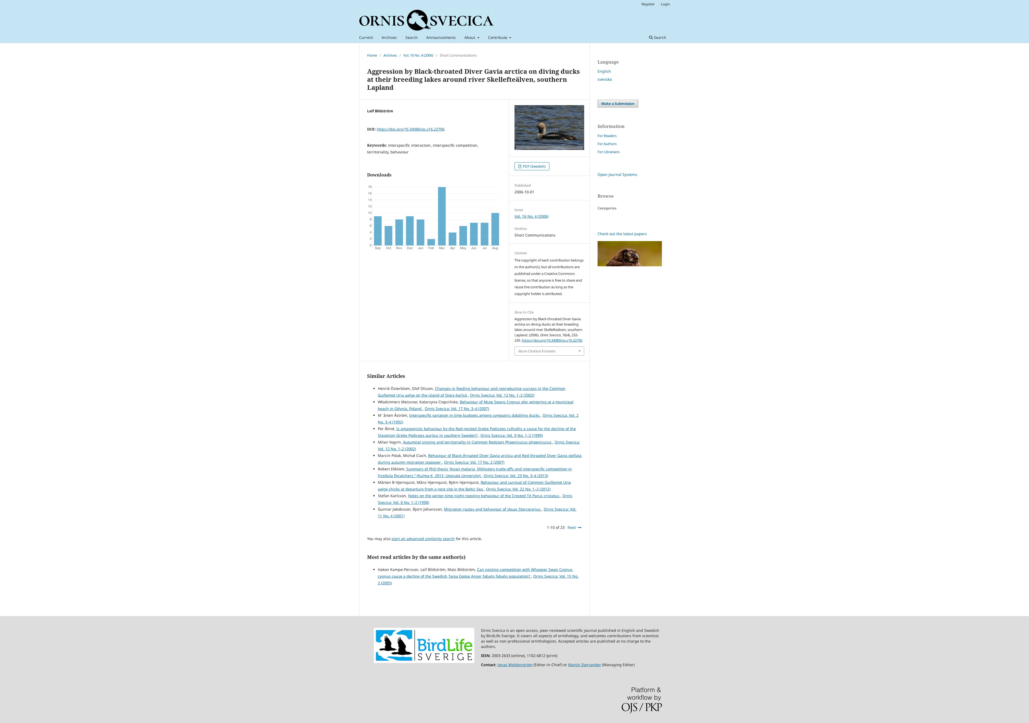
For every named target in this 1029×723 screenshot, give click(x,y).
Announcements (441, 37)
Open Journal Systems (617, 174)
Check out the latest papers (622, 233)
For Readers (607, 135)
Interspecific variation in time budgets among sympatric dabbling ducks (474, 415)
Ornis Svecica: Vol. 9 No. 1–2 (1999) (511, 435)
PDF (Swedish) (534, 166)
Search (411, 37)
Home (372, 55)
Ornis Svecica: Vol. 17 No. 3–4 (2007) (457, 408)
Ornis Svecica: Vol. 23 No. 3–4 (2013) (516, 475)
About (470, 37)
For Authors (607, 143)
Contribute (498, 37)
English (604, 71)
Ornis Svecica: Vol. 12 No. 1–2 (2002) (502, 395)
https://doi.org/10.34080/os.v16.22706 (411, 129)
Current (366, 37)
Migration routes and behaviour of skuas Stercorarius (493, 509)
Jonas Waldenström (515, 664)
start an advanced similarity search (423, 538)
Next (572, 527)
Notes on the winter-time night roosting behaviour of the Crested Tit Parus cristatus (484, 495)
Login (665, 4)
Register (648, 4)
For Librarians (609, 151)
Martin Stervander (584, 664)
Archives (389, 37)
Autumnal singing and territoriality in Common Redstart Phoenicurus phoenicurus (478, 442)
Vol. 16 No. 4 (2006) (418, 55)
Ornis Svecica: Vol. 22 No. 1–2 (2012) (518, 489)
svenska (605, 79)
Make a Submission (618, 103)
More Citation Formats (536, 351)
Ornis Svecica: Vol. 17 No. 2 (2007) (474, 462)
